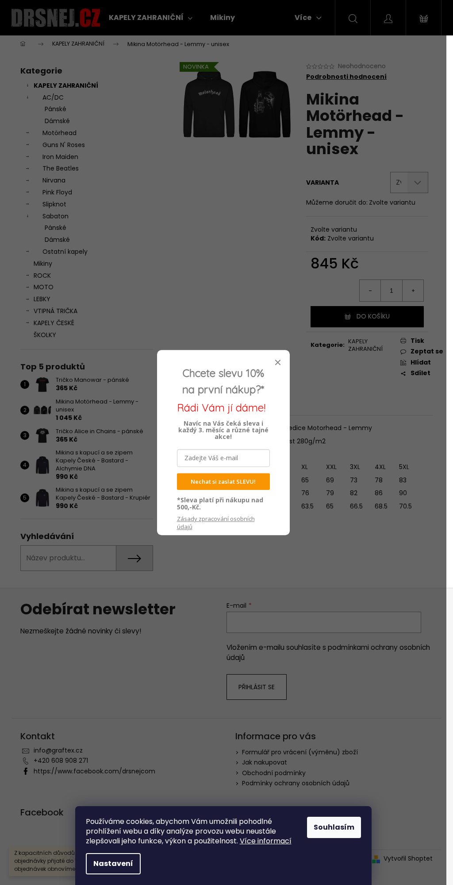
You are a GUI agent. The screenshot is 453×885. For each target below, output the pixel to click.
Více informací (266, 841)
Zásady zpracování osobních (216, 523)
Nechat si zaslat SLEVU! (223, 481)
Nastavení (113, 863)
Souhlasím (334, 827)
